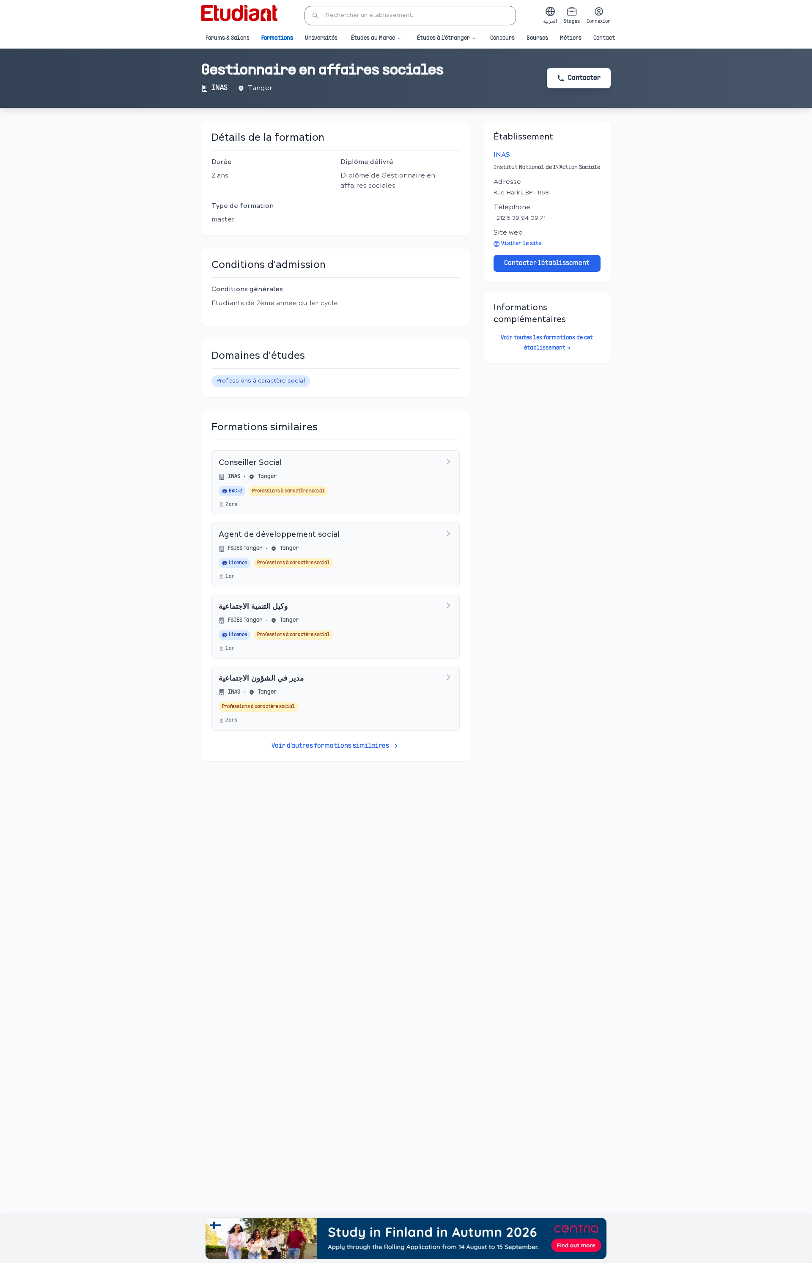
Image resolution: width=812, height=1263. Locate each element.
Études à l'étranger (443, 38)
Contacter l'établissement (547, 263)
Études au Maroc (373, 38)
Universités (321, 38)
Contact (604, 38)
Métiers (571, 38)
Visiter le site (521, 243)
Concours (502, 38)
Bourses (537, 38)
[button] (410, 15)
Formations (277, 38)
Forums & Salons (228, 38)
